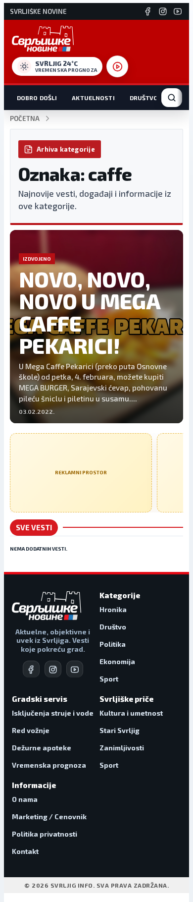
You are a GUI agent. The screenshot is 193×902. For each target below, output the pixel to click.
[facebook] (31, 669)
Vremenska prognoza (49, 765)
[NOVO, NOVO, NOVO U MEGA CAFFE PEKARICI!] (96, 326)
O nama (25, 799)
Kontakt (25, 851)
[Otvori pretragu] (171, 97)
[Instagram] (162, 11)
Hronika (113, 609)
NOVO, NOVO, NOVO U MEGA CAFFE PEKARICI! (89, 312)
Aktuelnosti (93, 97)
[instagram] (53, 669)
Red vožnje (30, 730)
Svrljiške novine (38, 11)
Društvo (144, 97)
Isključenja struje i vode (53, 713)
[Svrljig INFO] (43, 39)
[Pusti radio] (117, 66)
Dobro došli (37, 97)
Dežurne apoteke (41, 747)
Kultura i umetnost (131, 713)
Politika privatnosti (44, 834)
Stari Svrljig (119, 730)
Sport (108, 679)
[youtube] (74, 669)
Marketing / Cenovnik (49, 816)
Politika (112, 644)
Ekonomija (117, 661)
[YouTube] (177, 11)
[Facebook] (148, 11)
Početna (25, 118)
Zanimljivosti (121, 747)
